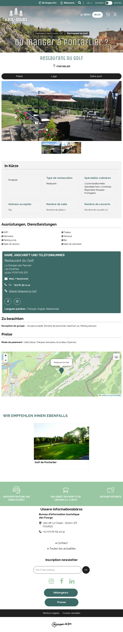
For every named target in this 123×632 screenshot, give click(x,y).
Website (23, 291)
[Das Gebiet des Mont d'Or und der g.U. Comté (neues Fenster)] (65, 490)
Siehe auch (96, 76)
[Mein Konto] (115, 14)
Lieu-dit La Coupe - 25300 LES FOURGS (60, 524)
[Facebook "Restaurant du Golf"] (9, 301)
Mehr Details (61, 446)
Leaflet (103, 395)
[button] (108, 15)
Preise (19, 76)
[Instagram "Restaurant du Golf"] (18, 301)
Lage (54, 76)
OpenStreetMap (115, 395)
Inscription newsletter (61, 560)
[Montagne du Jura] (62, 624)
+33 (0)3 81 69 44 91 (54, 531)
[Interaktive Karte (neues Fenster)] (110, 490)
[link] (108, 3)
